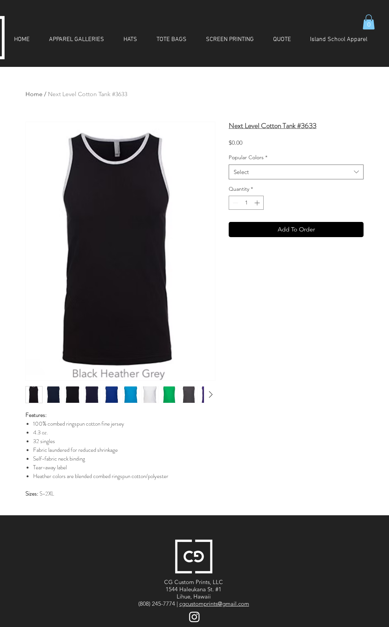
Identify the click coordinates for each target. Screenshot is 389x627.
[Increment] (257, 202)
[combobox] (296, 172)
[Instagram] (194, 617)
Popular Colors (248, 157)
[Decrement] (234, 202)
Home (34, 94)
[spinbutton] (246, 202)
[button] (368, 21)
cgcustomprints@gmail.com (214, 603)
